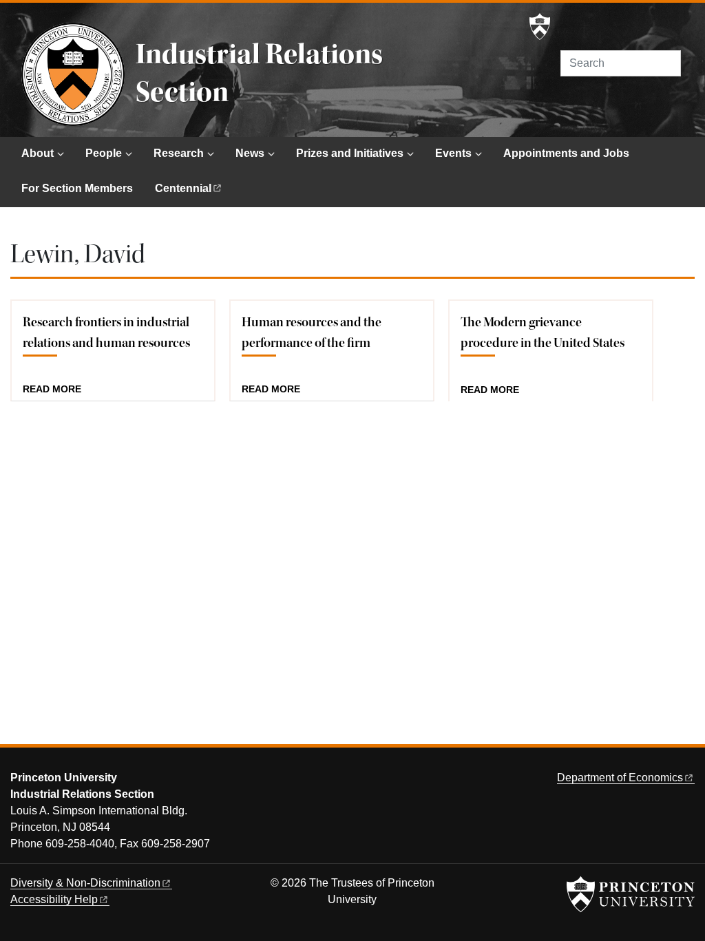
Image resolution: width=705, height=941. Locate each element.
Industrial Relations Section (259, 73)
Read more (52, 389)
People (103, 153)
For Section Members (77, 188)
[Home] (73, 74)
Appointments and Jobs (566, 153)
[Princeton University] (539, 27)
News (249, 153)
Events (453, 153)
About (37, 153)
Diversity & (85, 883)
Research (179, 153)
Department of (620, 777)
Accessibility (54, 899)
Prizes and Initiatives (349, 153)
